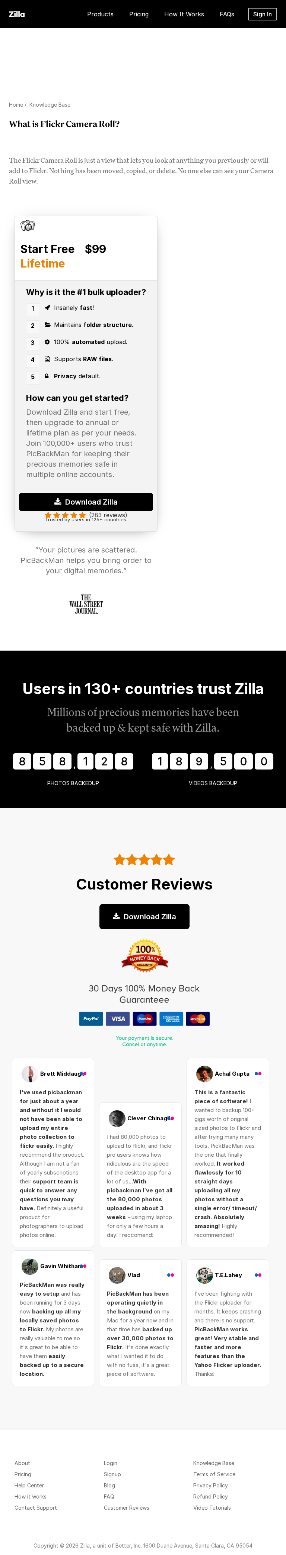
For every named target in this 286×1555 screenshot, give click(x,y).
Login (110, 1463)
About (22, 1463)
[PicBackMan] (17, 13)
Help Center (29, 1485)
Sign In (262, 14)
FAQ (109, 1496)
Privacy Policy (210, 1485)
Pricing (23, 1474)
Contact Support (36, 1507)
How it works (31, 1496)
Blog (109, 1485)
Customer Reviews (126, 1507)
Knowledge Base (213, 1463)
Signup (112, 1474)
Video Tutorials (212, 1507)
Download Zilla (90, 502)
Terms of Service (214, 1474)
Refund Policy (210, 1496)
